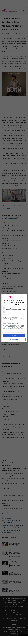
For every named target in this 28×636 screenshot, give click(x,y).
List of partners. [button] (17, 323)
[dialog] (14, 318)
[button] (14, 315)
